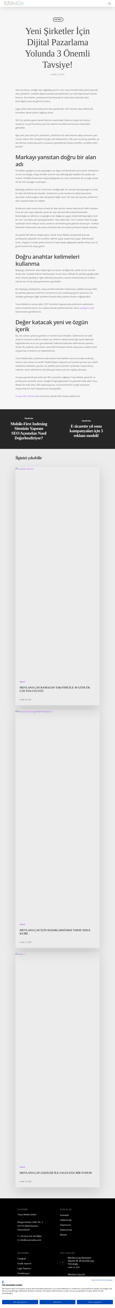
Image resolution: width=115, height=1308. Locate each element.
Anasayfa (64, 1215)
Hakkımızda (65, 1220)
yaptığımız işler (87, 307)
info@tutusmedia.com (30, 1240)
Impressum (65, 1224)
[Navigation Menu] (109, 3)
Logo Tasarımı (24, 1268)
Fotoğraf (22, 1258)
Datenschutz (66, 1229)
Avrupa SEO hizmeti (25, 396)
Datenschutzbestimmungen (102, 1280)
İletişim (63, 1234)
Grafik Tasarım (24, 1263)
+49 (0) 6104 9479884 (31, 1236)
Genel (58, 19)
